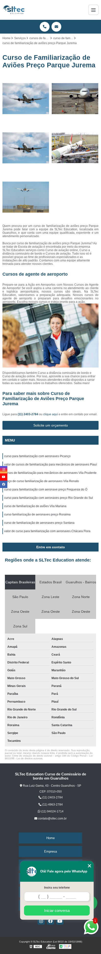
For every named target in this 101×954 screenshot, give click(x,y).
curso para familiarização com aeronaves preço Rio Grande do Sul (48, 498)
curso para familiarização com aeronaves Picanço (37, 456)
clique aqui (50, 414)
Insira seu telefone (57, 887)
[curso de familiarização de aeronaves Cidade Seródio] (75, 147)
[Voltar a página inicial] (13, 10)
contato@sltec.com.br (52, 818)
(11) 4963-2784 (52, 804)
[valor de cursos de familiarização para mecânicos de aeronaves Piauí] (25, 98)
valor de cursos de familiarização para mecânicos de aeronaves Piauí (50, 464)
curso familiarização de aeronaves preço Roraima (37, 514)
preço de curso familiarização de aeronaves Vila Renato (41, 481)
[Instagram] (41, 921)
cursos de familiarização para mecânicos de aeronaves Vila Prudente (50, 473)
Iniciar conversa (57, 910)
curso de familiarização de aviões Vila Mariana (35, 506)
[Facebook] (50, 921)
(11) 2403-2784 (28, 414)
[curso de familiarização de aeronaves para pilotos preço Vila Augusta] (25, 197)
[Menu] (93, 9)
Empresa (50, 851)
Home (50, 838)
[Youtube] (59, 921)
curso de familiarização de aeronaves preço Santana (39, 523)
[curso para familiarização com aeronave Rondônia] (25, 147)
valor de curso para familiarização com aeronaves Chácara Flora (47, 531)
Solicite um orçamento (50, 425)
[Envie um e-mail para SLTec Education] (56, 27)
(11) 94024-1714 (51, 811)
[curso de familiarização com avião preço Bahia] (75, 98)
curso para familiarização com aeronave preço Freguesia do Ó (45, 489)
